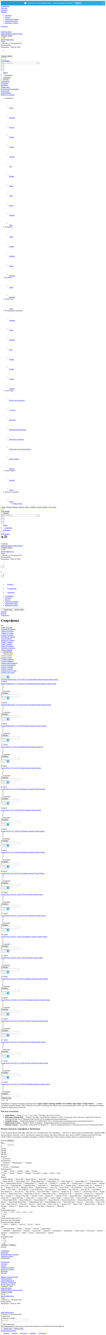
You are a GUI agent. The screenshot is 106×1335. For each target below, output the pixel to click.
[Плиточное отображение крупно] (1, 674)
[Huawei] (13, 125)
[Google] (13, 145)
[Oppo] (13, 194)
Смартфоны (5, 1251)
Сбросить (10, 1140)
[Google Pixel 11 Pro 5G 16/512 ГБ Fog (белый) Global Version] (1, 953)
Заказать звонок (7, 36)
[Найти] (2, 67)
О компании (5, 1262)
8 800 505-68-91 (6, 32)
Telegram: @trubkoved (8, 1282)
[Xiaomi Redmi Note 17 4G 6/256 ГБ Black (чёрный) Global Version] (1, 722)
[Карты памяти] (13, 457)
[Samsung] (13, 116)
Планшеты (4, 1252)
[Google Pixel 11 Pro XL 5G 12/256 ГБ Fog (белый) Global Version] (1, 1038)
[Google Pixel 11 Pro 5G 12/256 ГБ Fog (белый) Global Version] (1, 890)
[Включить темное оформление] (3, 58)
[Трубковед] (5, 61)
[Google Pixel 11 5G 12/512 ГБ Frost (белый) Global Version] (1, 764)
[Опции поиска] (2, 65)
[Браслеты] (13, 418)
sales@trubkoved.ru (7, 39)
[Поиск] (2, 70)
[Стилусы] (13, 408)
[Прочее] (13, 467)
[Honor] (13, 204)
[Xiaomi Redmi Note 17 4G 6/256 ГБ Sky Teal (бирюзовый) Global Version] (1, 700)
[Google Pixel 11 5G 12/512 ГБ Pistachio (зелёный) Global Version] (1, 785)
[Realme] (13, 174)
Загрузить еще (6, 1098)
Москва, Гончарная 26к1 (9, 1277)
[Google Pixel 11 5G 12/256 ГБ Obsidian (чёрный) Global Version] (1, 827)
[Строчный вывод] (4, 674)
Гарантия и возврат (12, 19)
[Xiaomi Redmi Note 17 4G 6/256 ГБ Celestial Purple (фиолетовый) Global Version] (30, 679)
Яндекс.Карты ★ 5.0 (8, 1284)
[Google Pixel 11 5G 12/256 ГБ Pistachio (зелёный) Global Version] (1, 848)
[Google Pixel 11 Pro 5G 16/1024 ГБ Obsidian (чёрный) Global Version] (1, 974)
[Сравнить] (5, 677)
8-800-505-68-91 (6, 1279)
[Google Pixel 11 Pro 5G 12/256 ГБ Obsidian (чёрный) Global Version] (1, 932)
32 (7, 1100)
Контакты (4, 1271)
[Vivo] (13, 165)
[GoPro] (13, 488)
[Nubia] (13, 184)
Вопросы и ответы (11, 23)
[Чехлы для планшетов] (13, 398)
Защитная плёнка (7, 1256)
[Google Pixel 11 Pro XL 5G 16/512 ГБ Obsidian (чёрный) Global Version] (1, 996)
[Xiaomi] (13, 135)
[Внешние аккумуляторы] (13, 428)
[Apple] (13, 106)
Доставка (8, 15)
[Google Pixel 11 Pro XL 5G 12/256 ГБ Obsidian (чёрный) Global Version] (1, 1080)
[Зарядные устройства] (13, 437)
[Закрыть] (2, 576)
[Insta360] (13, 478)
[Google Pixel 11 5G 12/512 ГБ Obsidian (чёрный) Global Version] (1, 869)
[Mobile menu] (2, 532)
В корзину (5, 693)
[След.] (8, 1100)
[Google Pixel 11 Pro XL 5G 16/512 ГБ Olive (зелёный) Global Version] (1, 1017)
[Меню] (2, 509)
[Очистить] (38, 63)
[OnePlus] (13, 155)
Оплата (7, 17)
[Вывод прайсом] (6, 674)
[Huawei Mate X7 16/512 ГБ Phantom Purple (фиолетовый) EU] (1, 743)
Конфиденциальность (8, 1331)
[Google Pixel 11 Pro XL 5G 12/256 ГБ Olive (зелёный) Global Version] (1, 1059)
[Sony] (13, 223)
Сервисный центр (11, 21)
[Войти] (2, 569)
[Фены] (13, 500)
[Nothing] (13, 213)
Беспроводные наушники (10, 1254)
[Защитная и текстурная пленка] (13, 447)
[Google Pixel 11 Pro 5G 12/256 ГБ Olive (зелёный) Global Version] (1, 911)
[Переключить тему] (2, 536)
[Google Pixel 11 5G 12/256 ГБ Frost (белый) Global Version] (1, 806)
